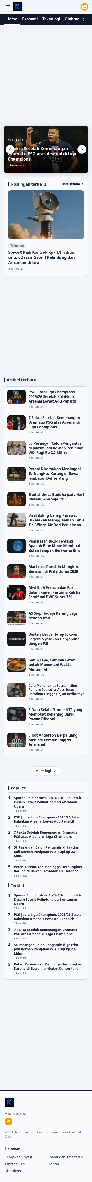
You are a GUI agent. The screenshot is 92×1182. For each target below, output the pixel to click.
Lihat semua (72, 184)
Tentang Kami (16, 1164)
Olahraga (73, 19)
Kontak (54, 1164)
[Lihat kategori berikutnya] (83, 19)
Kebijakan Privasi (18, 1157)
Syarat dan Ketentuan (65, 1157)
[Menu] (8, 7)
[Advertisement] (46, 74)
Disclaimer (13, 1171)
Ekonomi (30, 19)
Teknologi (51, 19)
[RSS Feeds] (84, 7)
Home (11, 19)
